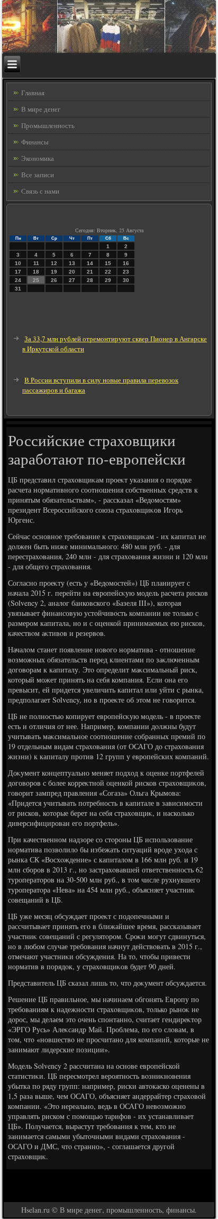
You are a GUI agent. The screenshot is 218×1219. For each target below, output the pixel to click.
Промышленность (48, 125)
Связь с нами (40, 191)
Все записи (37, 174)
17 (18, 272)
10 (18, 263)
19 (54, 272)
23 (126, 272)
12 (54, 263)
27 (72, 280)
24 (18, 280)
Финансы (35, 142)
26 (54, 280)
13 (72, 263)
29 (108, 280)
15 (108, 263)
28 (90, 280)
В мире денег (40, 109)
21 (90, 272)
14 (90, 263)
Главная (32, 92)
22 (108, 272)
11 (36, 263)
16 (126, 263)
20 (72, 272)
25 (36, 280)
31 (18, 289)
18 (36, 272)
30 (126, 280)
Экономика (37, 158)
